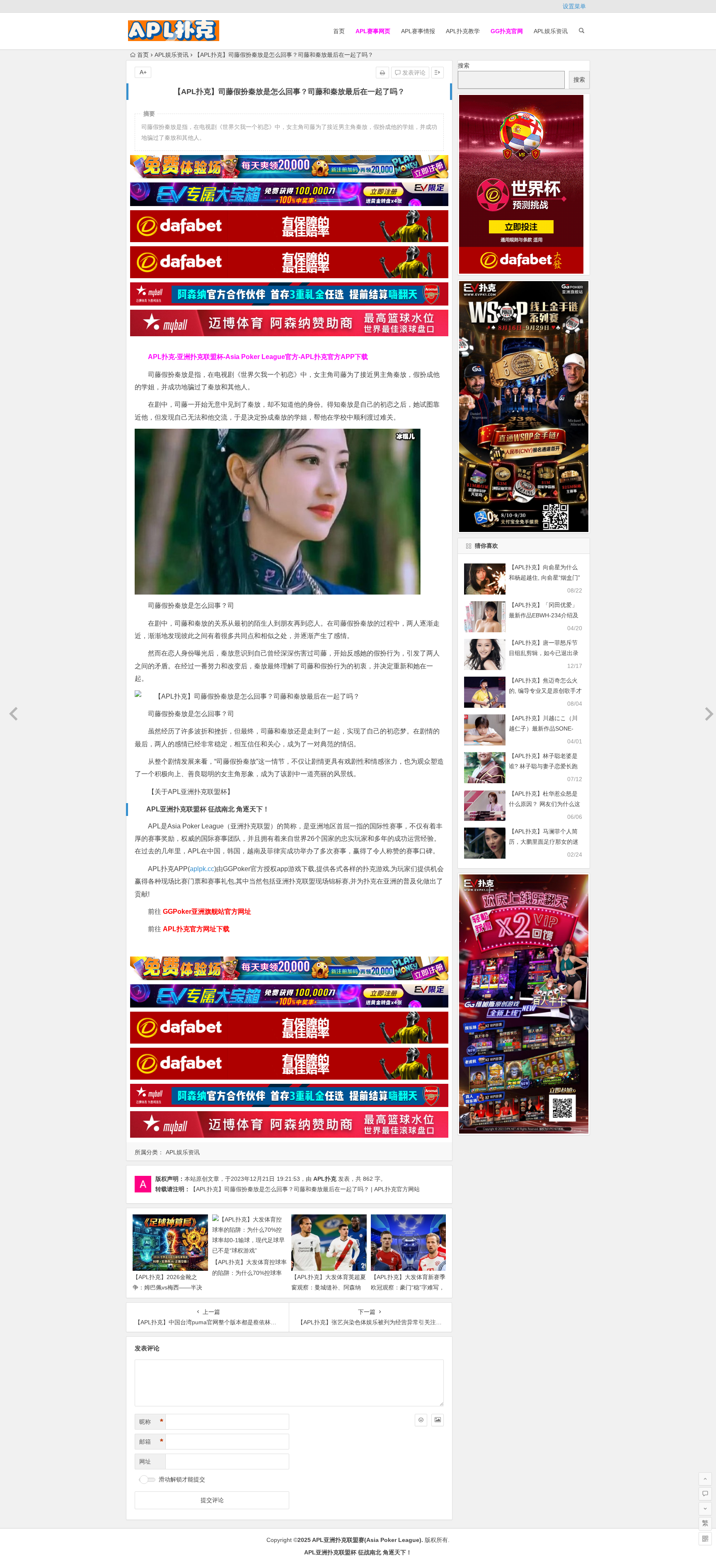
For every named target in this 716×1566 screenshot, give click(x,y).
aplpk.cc (202, 868)
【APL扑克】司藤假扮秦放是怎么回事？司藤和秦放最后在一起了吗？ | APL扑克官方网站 (305, 1189)
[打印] (382, 72)
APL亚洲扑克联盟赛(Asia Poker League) (366, 1540)
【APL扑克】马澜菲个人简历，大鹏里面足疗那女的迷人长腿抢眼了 (543, 841)
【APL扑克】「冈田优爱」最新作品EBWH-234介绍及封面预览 (543, 615)
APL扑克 (324, 1178)
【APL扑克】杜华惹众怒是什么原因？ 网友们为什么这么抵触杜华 (544, 804)
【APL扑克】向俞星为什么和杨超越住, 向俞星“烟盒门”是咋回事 (544, 577)
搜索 (463, 65)
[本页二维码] (705, 1538)
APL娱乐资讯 (551, 31)
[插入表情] (421, 1420)
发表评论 (413, 72)
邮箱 (151, 1441)
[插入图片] (437, 1420)
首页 (339, 31)
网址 (145, 1461)
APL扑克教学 (463, 31)
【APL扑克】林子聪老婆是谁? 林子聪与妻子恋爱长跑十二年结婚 (543, 766)
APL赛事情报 (418, 31)
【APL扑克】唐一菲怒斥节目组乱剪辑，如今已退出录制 (543, 653)
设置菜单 (574, 6)
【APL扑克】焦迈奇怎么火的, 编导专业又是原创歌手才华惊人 (545, 690)
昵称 (151, 1421)
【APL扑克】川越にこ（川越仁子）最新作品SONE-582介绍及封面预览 (543, 728)
